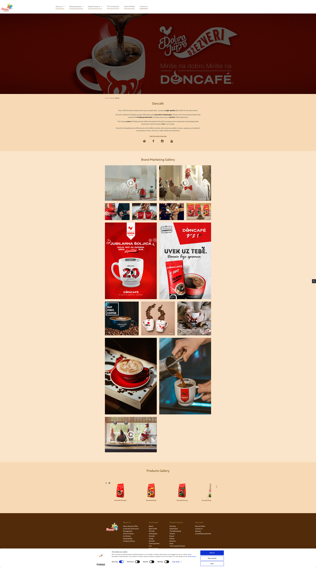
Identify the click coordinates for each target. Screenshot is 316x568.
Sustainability (127, 538)
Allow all (212, 553)
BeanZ (151, 526)
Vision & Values (128, 533)
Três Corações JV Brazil (177, 546)
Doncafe (152, 536)
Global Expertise (75, 7)
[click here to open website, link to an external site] (144, 141)
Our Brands (111, 98)
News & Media (129, 6)
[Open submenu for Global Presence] (101, 6)
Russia (172, 536)
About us (59, 7)
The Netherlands (175, 531)
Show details (176, 561)
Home (106, 98)
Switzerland (174, 529)
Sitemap (198, 531)
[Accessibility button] (314, 281)
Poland (172, 538)
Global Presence (94, 7)
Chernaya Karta (154, 543)
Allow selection (212, 558)
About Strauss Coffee (130, 526)
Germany (173, 526)
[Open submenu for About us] (63, 6)
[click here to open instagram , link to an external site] (162, 141)
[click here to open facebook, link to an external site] (153, 141)
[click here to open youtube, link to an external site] (171, 141)
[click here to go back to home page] (7, 7)
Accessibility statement (203, 533)
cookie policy (192, 556)
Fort (150, 546)
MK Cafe (152, 531)
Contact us (144, 6)
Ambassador (153, 533)
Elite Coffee (153, 529)
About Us (127, 523)
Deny (212, 563)
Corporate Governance (131, 529)
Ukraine (172, 533)
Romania (173, 541)
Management (127, 531)
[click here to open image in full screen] (131, 183)
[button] (216, 486)
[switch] (137, 561)
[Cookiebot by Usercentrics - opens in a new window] (101, 565)
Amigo (151, 538)
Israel (171, 543)
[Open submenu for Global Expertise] (82, 6)
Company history (129, 541)
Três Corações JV (113, 6)
